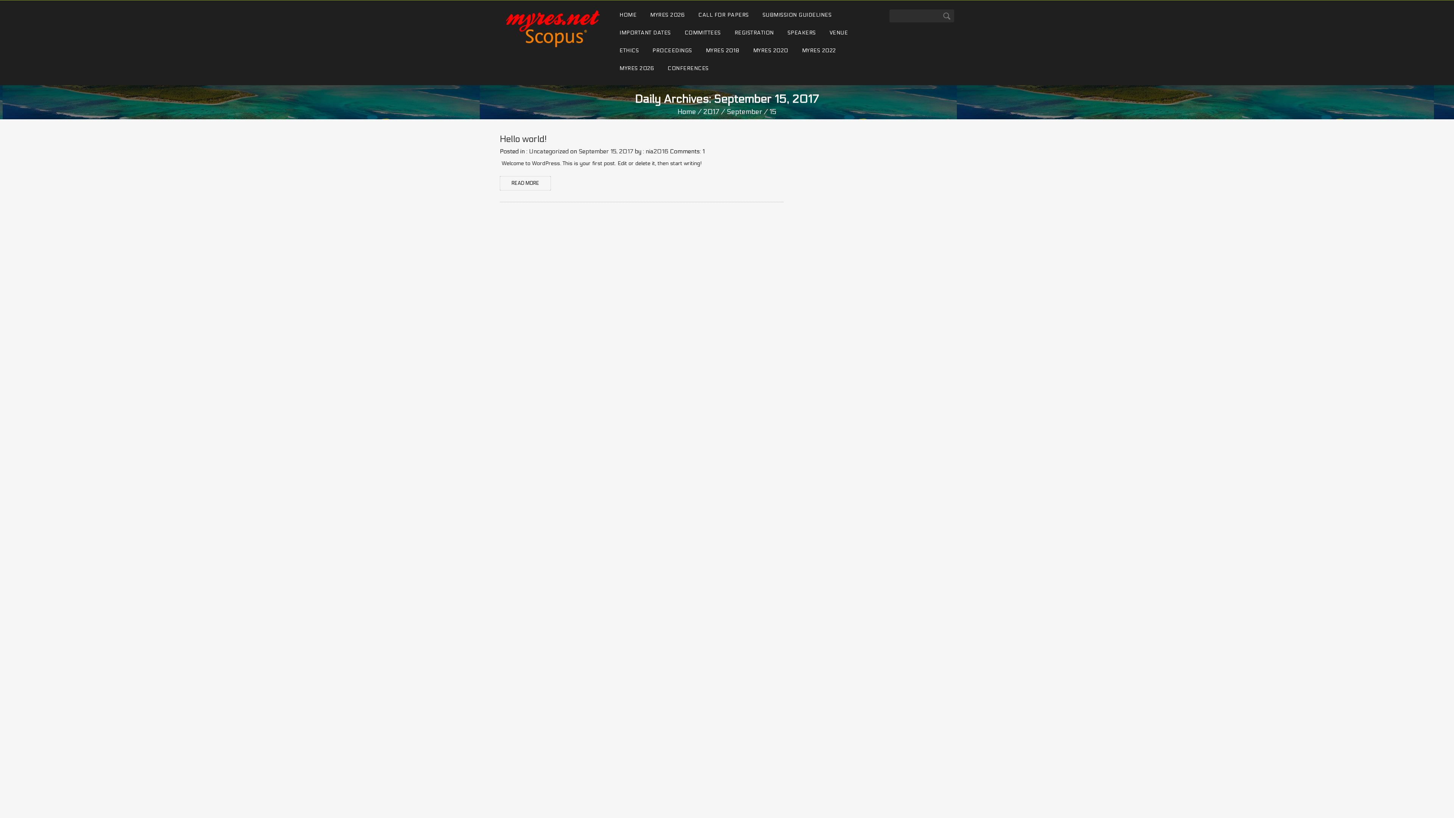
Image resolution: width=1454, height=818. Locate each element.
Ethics (629, 50)
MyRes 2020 (770, 50)
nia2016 (657, 151)
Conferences (688, 68)
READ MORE (525, 183)
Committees (703, 33)
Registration (754, 33)
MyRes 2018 (722, 50)
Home (628, 15)
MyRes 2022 (819, 50)
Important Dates (645, 33)
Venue (839, 33)
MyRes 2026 (667, 15)
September (744, 112)
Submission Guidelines (797, 15)
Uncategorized (549, 151)
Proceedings (672, 50)
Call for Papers (723, 15)
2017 (711, 112)
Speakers (802, 33)
